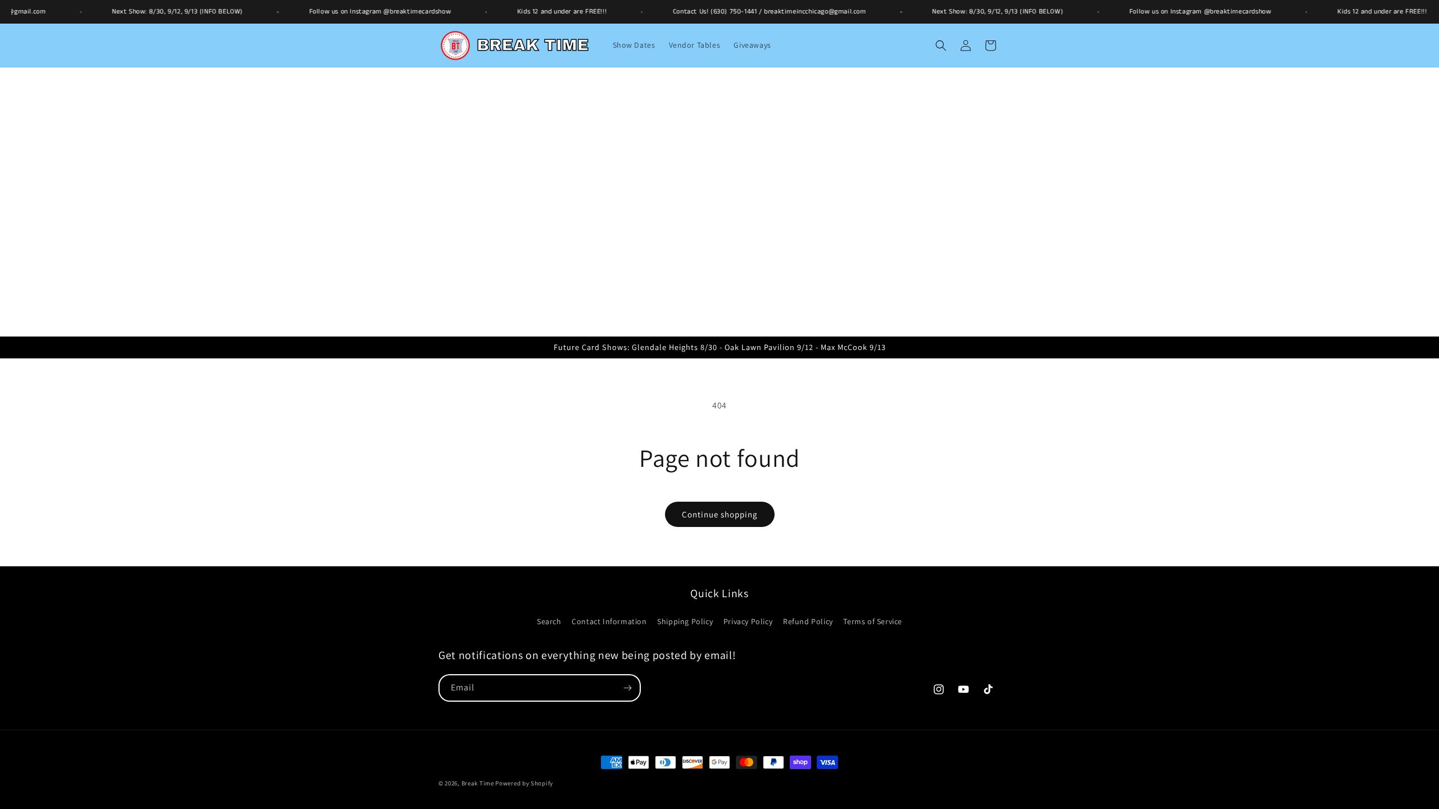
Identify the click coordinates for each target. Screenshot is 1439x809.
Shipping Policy (685, 621)
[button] (941, 45)
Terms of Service (872, 621)
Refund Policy (808, 621)
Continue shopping (720, 514)
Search (549, 621)
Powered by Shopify (524, 783)
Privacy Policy (747, 621)
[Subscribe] (627, 688)
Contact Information (609, 621)
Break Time (477, 783)
